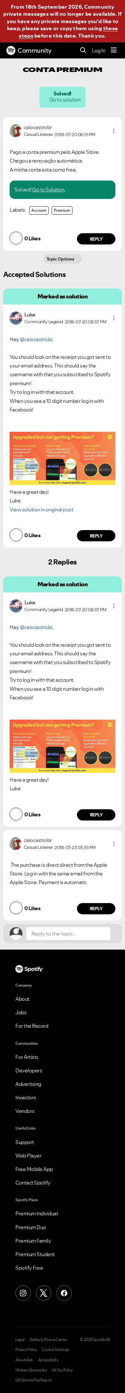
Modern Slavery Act (31, 1370)
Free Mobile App (34, 1169)
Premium (62, 210)
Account (38, 210)
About (22, 998)
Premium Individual (36, 1213)
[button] (114, 131)
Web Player (28, 1155)
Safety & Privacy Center (48, 1339)
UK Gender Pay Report (33, 1380)
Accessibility (48, 1359)
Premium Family (33, 1240)
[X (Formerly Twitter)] (43, 1293)
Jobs (20, 1012)
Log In (98, 50)
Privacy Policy (26, 1349)
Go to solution (65, 99)
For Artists (26, 1056)
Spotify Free (29, 1267)
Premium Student (35, 1254)
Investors (25, 1097)
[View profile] (15, 130)
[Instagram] (23, 1293)
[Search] (83, 50)
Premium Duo (30, 1227)
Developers (28, 1070)
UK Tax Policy (62, 1370)
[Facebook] (64, 1293)
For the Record (31, 1025)
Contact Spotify (33, 1182)
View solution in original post (41, 509)
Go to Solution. (48, 189)
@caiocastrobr (36, 339)
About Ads (24, 1359)
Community (35, 50)
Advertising (28, 1083)
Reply (96, 239)
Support (24, 1142)
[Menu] (114, 50)
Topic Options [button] (61, 259)
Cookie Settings (56, 1349)
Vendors (25, 1110)
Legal (20, 1339)
